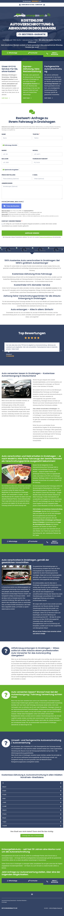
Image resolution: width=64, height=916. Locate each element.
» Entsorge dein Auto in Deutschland (32, 835)
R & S (4, 818)
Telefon (36, 134)
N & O (4, 810)
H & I (4, 798)
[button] (2, 250)
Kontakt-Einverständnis (11, 221)
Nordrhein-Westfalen (21, 900)
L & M (4, 806)
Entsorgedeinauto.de (9, 908)
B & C (4, 787)
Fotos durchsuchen (12, 206)
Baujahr (5, 159)
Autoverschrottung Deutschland (9, 900)
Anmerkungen (7, 183)
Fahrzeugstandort (40, 159)
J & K (4, 802)
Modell (35, 150)
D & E (4, 791)
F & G (4, 795)
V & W (5, 826)
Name (4, 134)
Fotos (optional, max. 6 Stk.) (13, 202)
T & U (4, 822)
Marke (4, 150)
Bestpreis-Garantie (34, 34)
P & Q (4, 814)
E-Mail (35, 175)
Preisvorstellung (8, 175)
